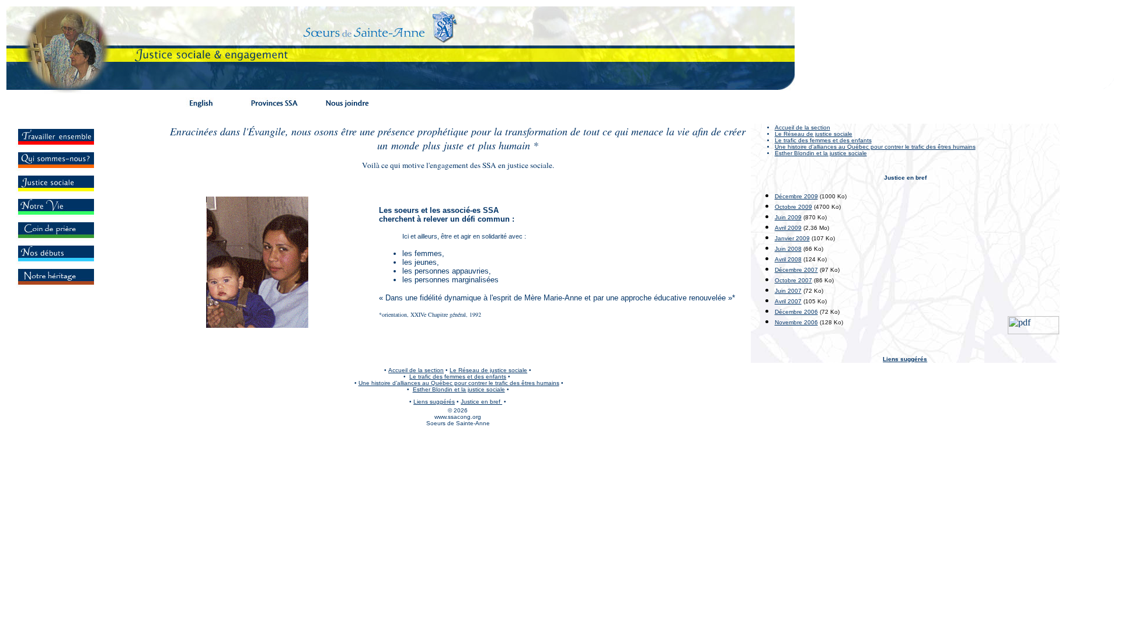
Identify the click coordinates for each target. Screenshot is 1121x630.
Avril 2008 (788, 259)
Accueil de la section (802, 127)
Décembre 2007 (796, 270)
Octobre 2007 (793, 280)
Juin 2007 (788, 291)
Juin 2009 (788, 217)
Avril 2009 (788, 228)
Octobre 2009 (793, 207)
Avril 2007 (788, 301)
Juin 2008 (788, 249)
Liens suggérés (905, 359)
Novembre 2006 (796, 322)
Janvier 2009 (792, 238)
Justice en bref (481, 401)
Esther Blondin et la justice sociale (821, 153)
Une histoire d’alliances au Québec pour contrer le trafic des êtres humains (458, 383)
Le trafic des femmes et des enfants (823, 140)
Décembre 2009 (796, 196)
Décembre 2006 (796, 312)
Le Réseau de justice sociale (813, 134)
